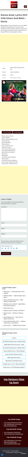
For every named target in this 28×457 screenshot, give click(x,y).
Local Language (18, 132)
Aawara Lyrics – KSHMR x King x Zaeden (15, 325)
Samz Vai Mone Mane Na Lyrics (14, 354)
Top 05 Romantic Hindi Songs (12, 432)
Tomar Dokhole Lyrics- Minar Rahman (14, 351)
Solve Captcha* (7, 246)
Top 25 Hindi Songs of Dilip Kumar (13, 434)
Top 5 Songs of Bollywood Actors (13, 422)
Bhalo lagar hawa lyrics (14, 357)
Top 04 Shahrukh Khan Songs (12, 443)
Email (3, 228)
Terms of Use (6, 450)
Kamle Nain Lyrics (9, 308)
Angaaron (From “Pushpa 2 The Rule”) (14, 310)
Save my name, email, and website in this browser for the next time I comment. (12, 241)
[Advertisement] (14, 48)
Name (3, 223)
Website (3, 234)
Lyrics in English (7, 132)
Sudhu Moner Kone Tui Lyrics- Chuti (14, 344)
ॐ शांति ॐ (14, 338)
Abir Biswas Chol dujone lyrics (14, 360)
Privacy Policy (15, 450)
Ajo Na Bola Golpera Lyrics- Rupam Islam (14, 341)
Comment (4, 207)
